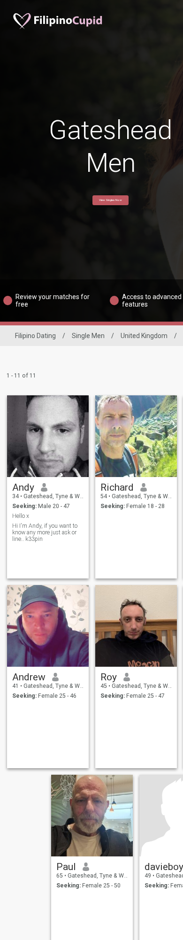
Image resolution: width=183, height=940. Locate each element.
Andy (23, 487)
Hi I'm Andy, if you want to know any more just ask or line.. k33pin (44, 532)
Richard (117, 487)
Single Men (88, 335)
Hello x (20, 516)
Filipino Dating (35, 335)
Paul (66, 866)
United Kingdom (144, 335)
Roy (108, 677)
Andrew (29, 677)
